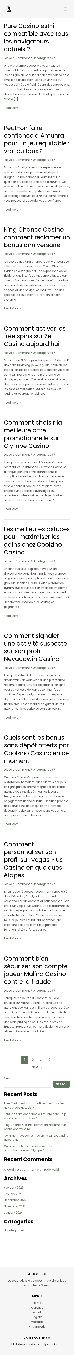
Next (37, 1067)
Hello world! (52, 1170)
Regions (37, 1317)
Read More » (12, 108)
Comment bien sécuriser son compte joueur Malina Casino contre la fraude (35, 970)
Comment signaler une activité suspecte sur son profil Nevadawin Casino (35, 647)
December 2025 (15, 1200)
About (37, 1312)
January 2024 (13, 1213)
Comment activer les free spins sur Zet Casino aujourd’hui (35, 336)
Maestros (37, 1322)
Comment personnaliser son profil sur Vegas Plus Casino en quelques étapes (33, 859)
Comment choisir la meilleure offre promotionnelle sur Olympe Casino (33, 434)
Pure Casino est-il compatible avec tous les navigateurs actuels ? (36, 37)
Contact (37, 1308)
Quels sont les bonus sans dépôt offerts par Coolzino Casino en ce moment (36, 749)
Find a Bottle (37, 1327)
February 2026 (13, 1188)
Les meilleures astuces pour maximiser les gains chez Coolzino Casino (37, 541)
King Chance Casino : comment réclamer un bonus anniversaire (37, 237)
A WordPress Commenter (21, 1170)
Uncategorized (43, 58)
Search (9, 1078)
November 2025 (15, 1206)
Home (37, 1303)
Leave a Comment (17, 58)
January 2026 (13, 1194)
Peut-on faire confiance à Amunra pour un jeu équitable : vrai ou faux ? (36, 139)
